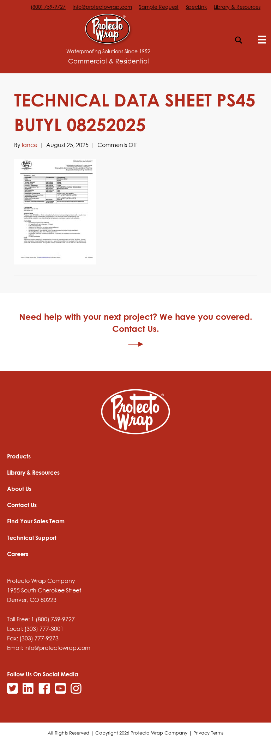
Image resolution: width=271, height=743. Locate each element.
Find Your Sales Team (36, 521)
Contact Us (22, 504)
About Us (19, 488)
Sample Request (159, 7)
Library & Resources (237, 7)
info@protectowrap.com (102, 7)
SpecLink (196, 7)
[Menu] (262, 39)
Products (19, 456)
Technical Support (31, 537)
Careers (17, 554)
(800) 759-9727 (48, 7)
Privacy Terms (208, 733)
